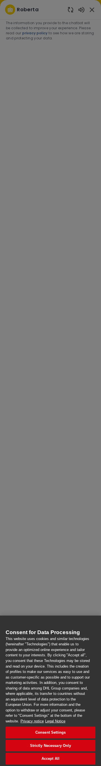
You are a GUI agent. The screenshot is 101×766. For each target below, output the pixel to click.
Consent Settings (50, 732)
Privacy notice (32, 721)
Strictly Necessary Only (50, 746)
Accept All (50, 758)
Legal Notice (55, 721)
